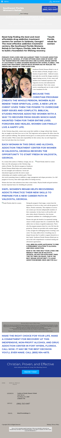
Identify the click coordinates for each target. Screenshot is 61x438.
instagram (35, 420)
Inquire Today (30, 372)
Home (11, 24)
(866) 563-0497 (56, 1)
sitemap (49, 424)
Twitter (30, 420)
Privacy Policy (55, 424)
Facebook (26, 420)
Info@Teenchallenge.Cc (23, 413)
